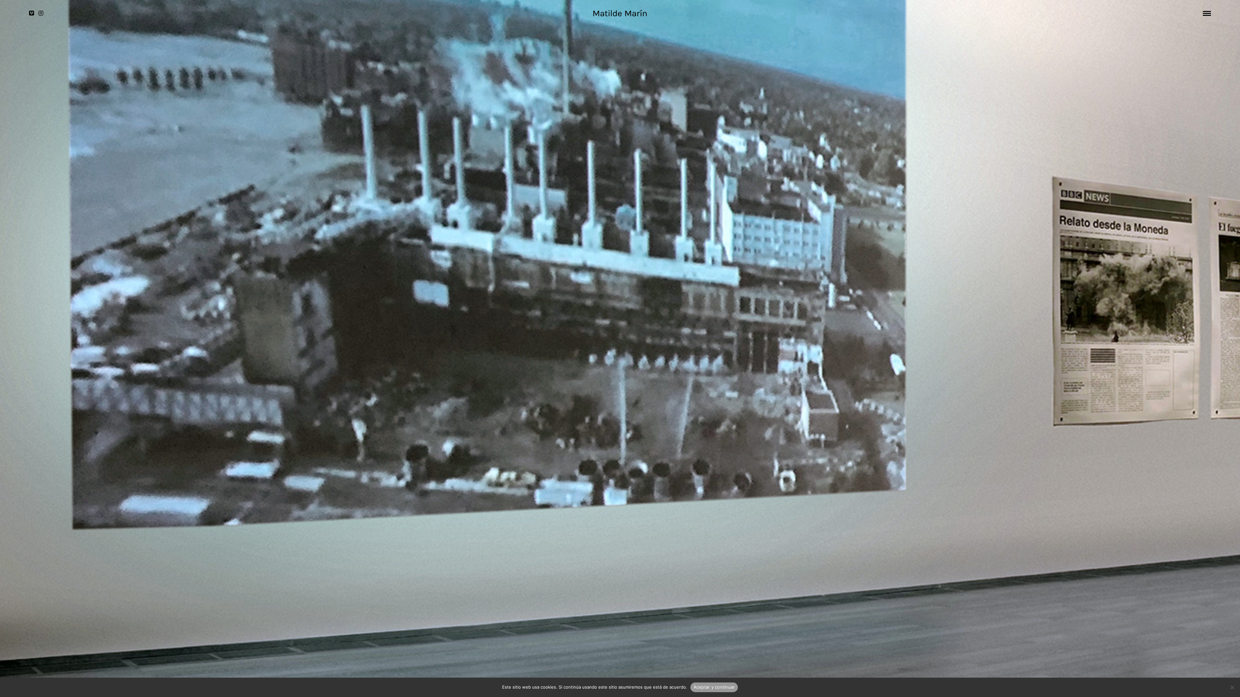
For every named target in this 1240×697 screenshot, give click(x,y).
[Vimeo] (31, 13)
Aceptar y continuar (714, 687)
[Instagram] (40, 13)
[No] (1232, 687)
